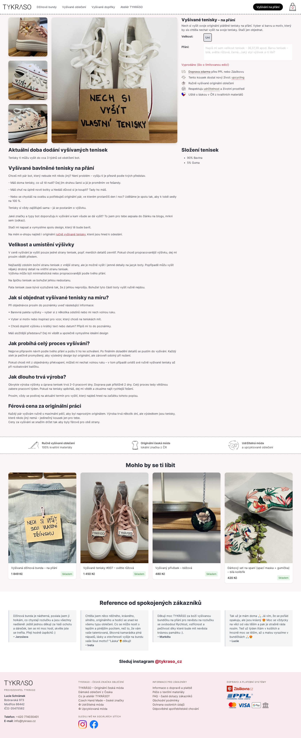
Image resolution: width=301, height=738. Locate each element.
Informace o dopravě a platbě (172, 688)
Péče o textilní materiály (168, 692)
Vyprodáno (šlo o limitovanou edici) (205, 64)
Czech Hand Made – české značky (101, 700)
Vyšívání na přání (268, 7)
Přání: (185, 47)
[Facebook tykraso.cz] (94, 724)
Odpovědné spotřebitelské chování (176, 708)
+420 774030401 (27, 716)
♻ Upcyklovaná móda (92, 708)
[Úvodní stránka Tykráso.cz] (17, 7)
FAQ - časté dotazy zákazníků (172, 696)
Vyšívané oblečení (74, 7)
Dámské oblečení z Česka (95, 692)
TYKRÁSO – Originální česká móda (101, 688)
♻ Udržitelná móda (91, 704)
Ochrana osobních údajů (168, 704)
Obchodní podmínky (166, 700)
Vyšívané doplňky (103, 7)
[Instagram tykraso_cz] (82, 724)
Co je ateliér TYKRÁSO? (94, 696)
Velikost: (187, 36)
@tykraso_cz (168, 661)
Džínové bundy (47, 7)
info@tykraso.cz (25, 721)
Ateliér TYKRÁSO (132, 7)
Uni (207, 37)
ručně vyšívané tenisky (71, 234)
